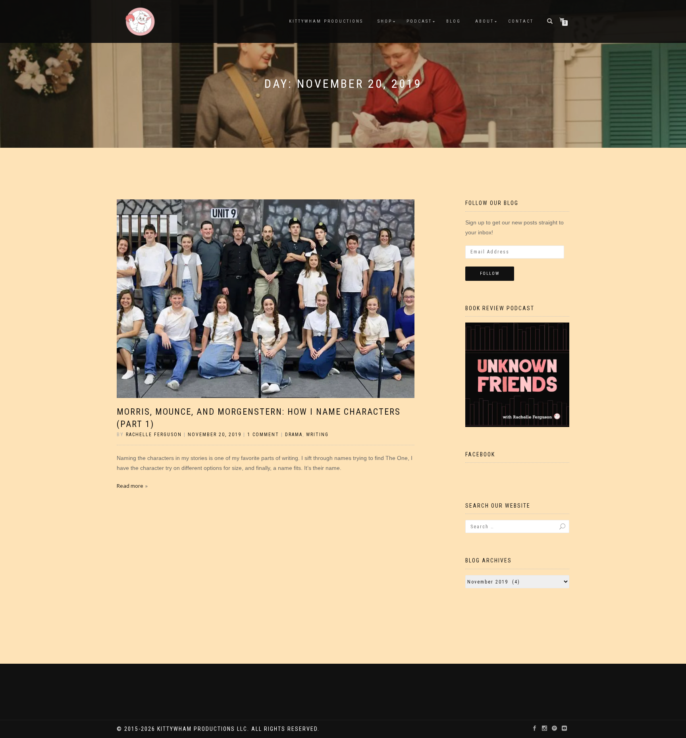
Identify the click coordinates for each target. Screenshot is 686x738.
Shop (385, 21)
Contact (521, 21)
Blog (453, 21)
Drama (294, 434)
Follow (489, 273)
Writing (317, 434)
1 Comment (263, 434)
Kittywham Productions (326, 21)
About (484, 21)
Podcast (419, 21)
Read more (130, 485)
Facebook (480, 454)
